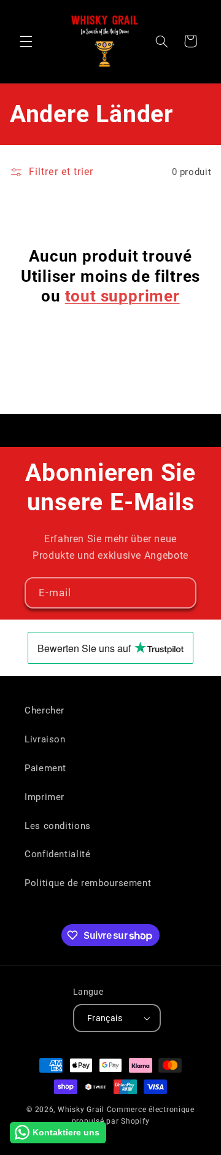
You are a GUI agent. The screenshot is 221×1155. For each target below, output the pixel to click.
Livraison (45, 739)
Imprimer (44, 797)
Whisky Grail (81, 1109)
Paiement (45, 768)
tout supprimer (122, 296)
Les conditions (58, 825)
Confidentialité (57, 854)
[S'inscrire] (181, 593)
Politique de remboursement (88, 883)
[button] (26, 41)
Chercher (44, 710)
